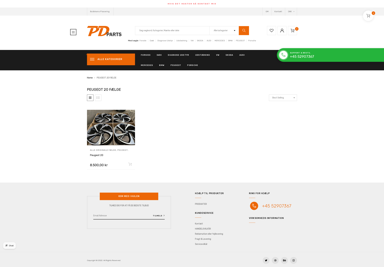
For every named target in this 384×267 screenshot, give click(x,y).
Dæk (152, 40)
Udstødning (181, 40)
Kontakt (278, 11)
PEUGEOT (240, 40)
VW (192, 40)
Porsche (252, 40)
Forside (143, 40)
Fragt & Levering (203, 239)
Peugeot (122, 150)
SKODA (200, 40)
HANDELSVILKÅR (203, 229)
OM (267, 11)
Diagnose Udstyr (165, 40)
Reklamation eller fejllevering (209, 234)
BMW (230, 40)
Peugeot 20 (96, 155)
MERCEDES (220, 40)
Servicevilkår (201, 244)
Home (90, 77)
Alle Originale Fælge (103, 150)
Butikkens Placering (100, 11)
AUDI (209, 40)
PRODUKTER (201, 204)
